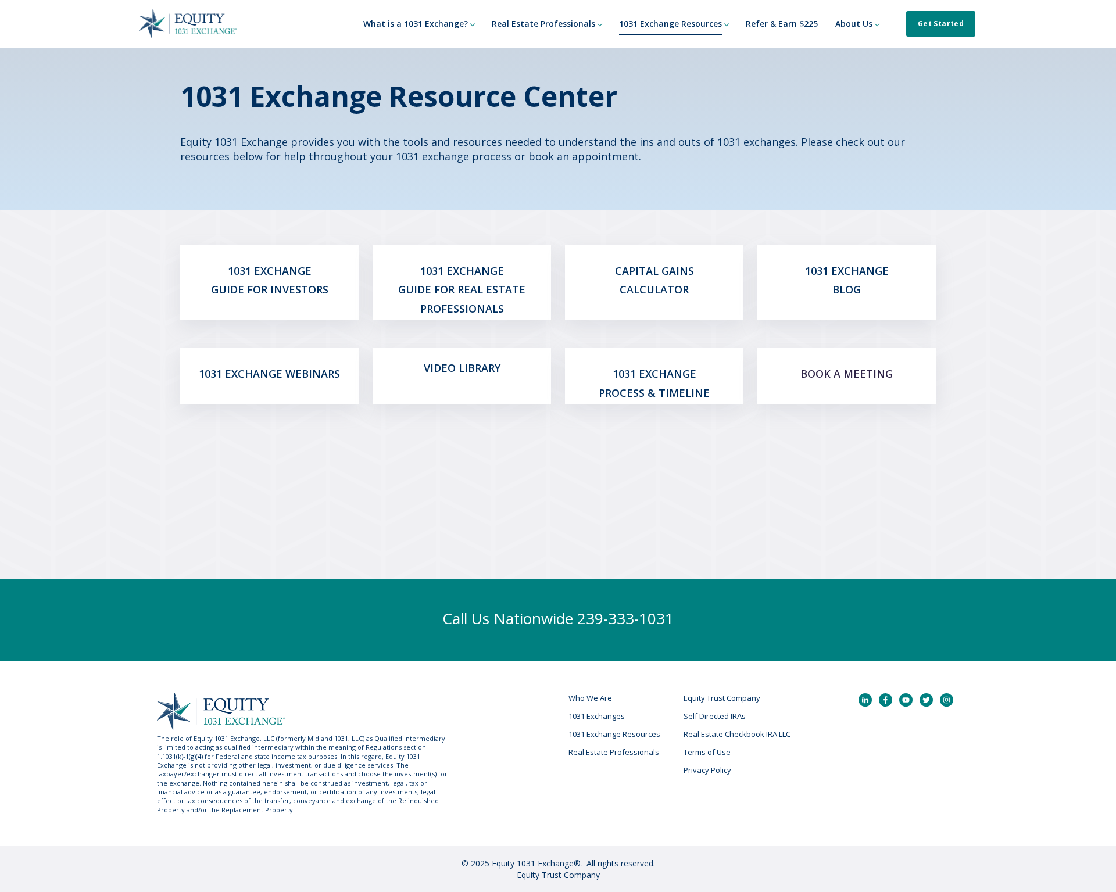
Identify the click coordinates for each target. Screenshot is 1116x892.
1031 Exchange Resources (614, 734)
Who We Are (590, 698)
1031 (241, 271)
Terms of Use (707, 752)
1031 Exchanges (596, 716)
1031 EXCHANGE (242, 374)
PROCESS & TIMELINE (654, 393)
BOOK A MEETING (846, 374)
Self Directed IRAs (715, 716)
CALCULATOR (654, 289)
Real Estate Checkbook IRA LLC (737, 734)
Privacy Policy (707, 770)
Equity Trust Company (722, 698)
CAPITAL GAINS (654, 271)
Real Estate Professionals (613, 752)
